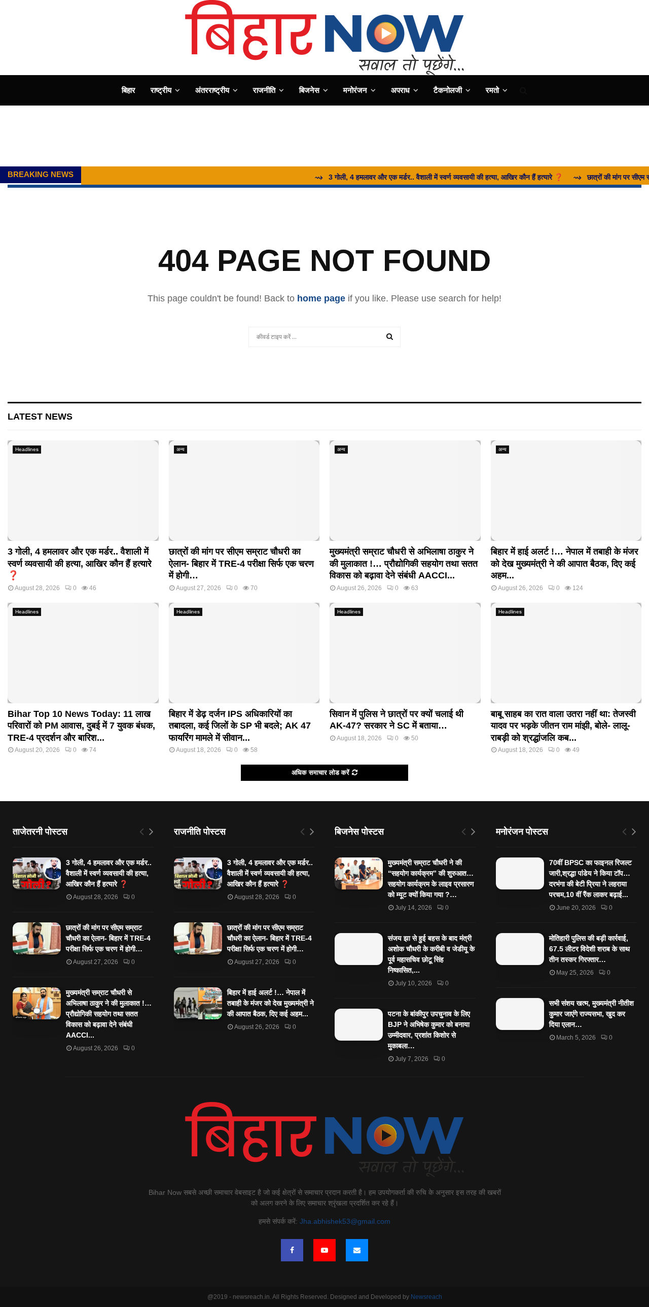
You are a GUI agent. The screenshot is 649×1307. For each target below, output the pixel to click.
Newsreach (426, 1296)
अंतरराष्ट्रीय (212, 90)
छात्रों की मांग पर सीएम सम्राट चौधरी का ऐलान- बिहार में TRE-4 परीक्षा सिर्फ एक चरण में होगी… (241, 563)
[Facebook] (292, 1250)
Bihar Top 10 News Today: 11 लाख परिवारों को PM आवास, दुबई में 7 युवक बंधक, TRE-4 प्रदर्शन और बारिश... (81, 726)
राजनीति (264, 90)
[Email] (357, 1250)
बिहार (128, 90)
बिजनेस (309, 90)
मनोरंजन (355, 90)
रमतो (492, 90)
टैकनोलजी (448, 90)
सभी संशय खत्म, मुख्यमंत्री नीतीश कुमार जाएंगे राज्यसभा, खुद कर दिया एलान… (591, 1013)
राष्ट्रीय (161, 90)
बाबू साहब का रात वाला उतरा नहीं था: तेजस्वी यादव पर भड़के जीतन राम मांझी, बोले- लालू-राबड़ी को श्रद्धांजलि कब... (563, 726)
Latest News (40, 416)
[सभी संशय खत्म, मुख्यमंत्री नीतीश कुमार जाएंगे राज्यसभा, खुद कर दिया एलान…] (520, 1014)
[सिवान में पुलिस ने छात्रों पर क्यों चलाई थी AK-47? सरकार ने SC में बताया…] (405, 653)
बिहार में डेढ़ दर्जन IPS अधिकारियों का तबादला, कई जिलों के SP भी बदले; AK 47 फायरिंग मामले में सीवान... (240, 726)
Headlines (27, 449)
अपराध (400, 90)
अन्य (180, 449)
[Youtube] (324, 1250)
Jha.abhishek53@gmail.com (345, 1221)
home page (321, 298)
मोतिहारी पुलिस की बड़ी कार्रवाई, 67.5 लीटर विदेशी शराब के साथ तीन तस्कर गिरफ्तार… (589, 949)
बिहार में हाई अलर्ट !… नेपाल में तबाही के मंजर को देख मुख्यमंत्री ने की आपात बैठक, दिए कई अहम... (564, 563)
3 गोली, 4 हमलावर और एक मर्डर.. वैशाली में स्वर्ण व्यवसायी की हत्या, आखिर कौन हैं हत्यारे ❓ (80, 563)
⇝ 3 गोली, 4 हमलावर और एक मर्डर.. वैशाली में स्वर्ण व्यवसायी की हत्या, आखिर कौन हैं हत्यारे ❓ (418, 177)
